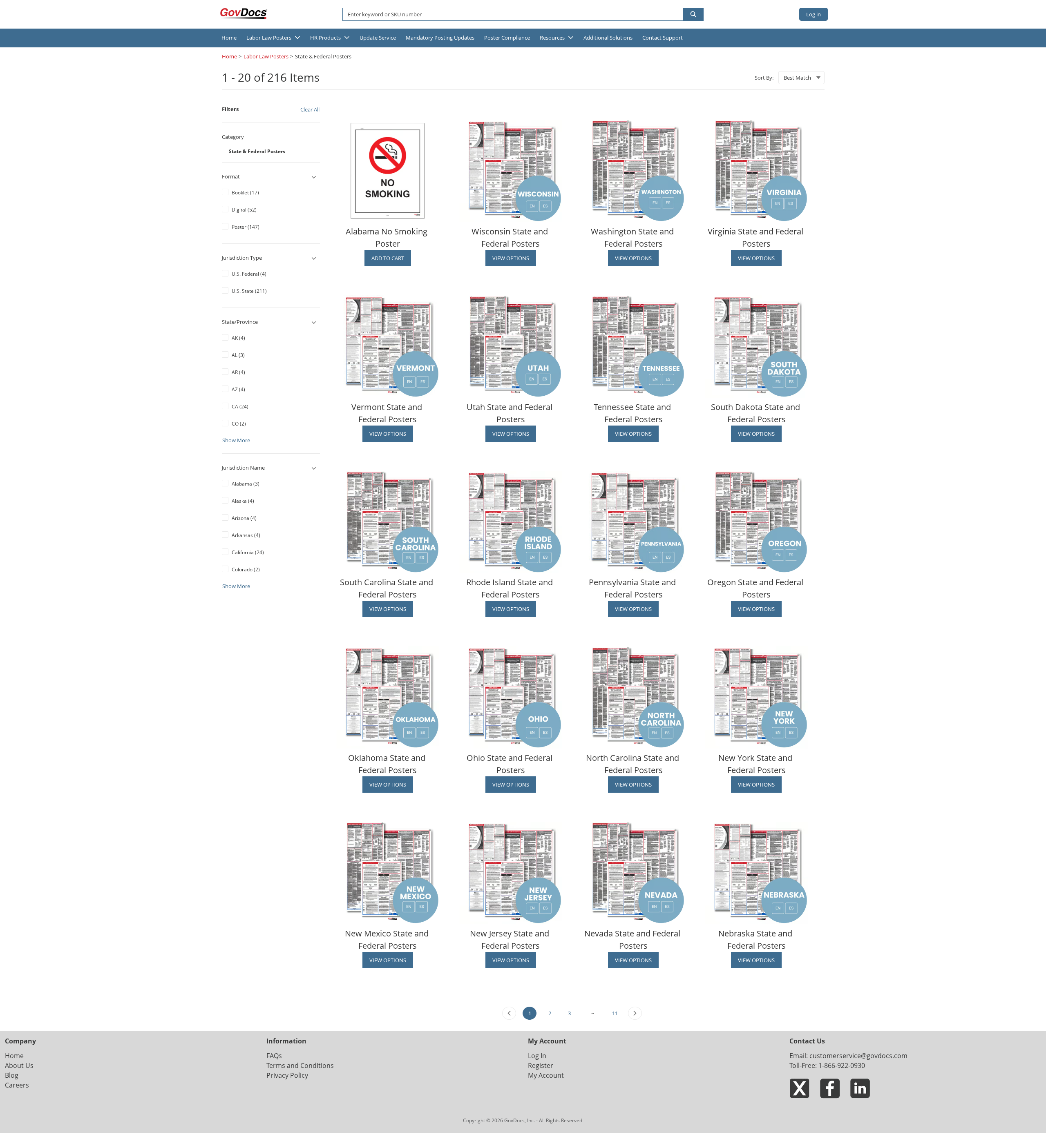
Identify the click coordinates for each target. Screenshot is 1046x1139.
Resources (552, 37)
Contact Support (662, 37)
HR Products (325, 37)
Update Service (378, 37)
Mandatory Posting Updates (440, 37)
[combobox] (510, 14)
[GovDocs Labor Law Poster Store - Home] (244, 13)
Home (229, 37)
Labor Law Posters (268, 37)
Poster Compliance (507, 37)
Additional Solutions (608, 37)
